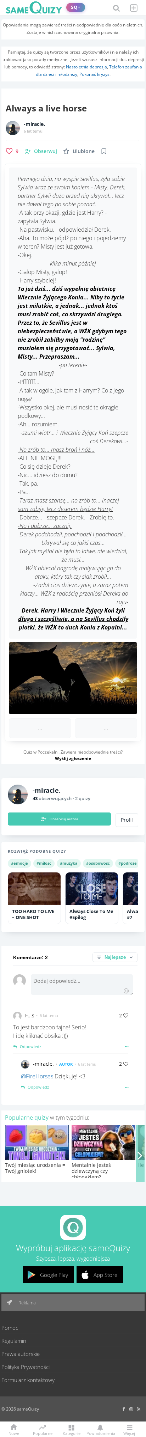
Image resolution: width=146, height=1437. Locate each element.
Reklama (26, 1302)
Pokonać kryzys (94, 74)
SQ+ (75, 7)
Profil (127, 820)
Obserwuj (45, 151)
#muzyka (69, 863)
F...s (29, 1015)
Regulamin (13, 1340)
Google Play (54, 1274)
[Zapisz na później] (103, 151)
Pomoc (9, 1327)
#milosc (43, 863)
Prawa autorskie (20, 1353)
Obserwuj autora (64, 818)
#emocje (19, 863)
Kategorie (71, 1433)
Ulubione (84, 151)
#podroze (127, 863)
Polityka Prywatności (25, 1366)
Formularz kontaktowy (28, 1379)
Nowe (14, 1433)
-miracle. (34, 124)
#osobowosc (98, 863)
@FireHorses (37, 1076)
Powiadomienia (100, 1433)
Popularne (42, 1433)
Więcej (129, 1433)
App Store (105, 1274)
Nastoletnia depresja (86, 67)
